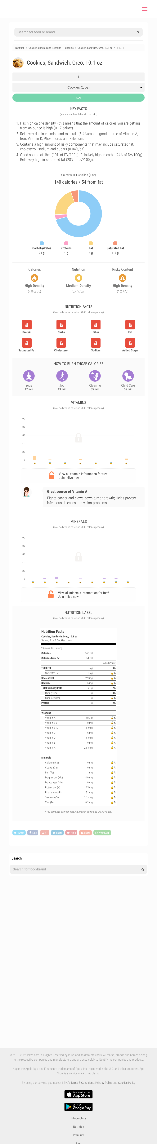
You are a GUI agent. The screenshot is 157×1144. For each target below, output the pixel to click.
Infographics (78, 1118)
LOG (78, 97)
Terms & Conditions (82, 1083)
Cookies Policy (126, 1083)
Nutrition (78, 1127)
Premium (78, 1135)
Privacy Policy (103, 1083)
